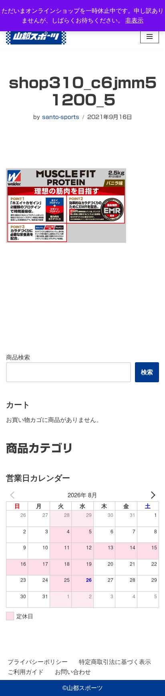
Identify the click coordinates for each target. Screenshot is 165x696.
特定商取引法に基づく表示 (115, 661)
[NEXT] (151, 495)
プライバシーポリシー (38, 661)
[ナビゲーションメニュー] (149, 36)
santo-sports (60, 117)
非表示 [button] (134, 20)
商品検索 (18, 357)
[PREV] (13, 495)
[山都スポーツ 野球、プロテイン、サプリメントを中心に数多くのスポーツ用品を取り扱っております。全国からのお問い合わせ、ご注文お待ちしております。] (36, 36)
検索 (147, 372)
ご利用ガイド (26, 671)
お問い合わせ (73, 671)
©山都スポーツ (82, 687)
